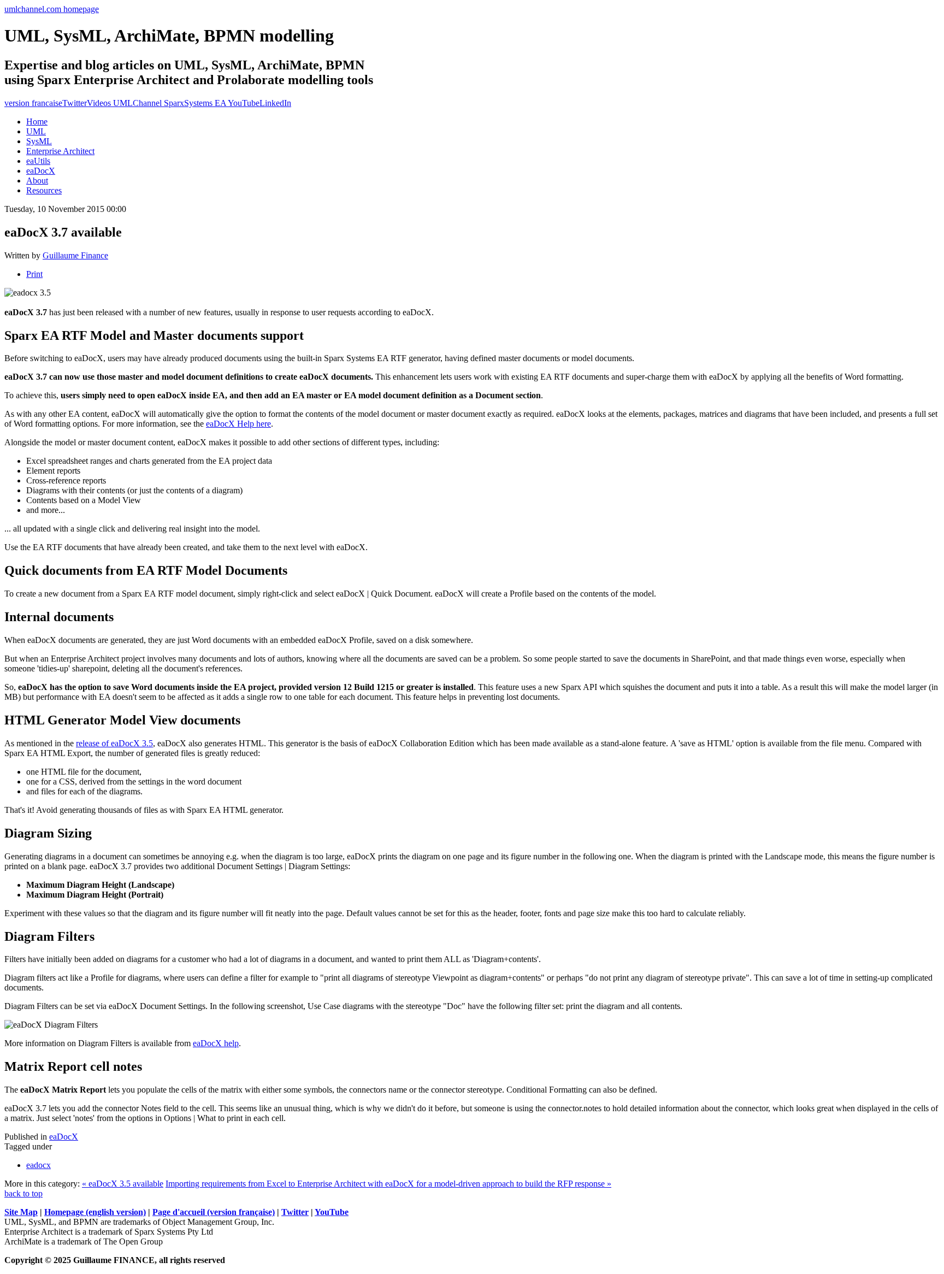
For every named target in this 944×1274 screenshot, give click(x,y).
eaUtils (38, 161)
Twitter (74, 103)
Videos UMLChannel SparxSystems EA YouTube (173, 103)
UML (36, 131)
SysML (39, 141)
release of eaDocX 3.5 (114, 743)
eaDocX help (216, 1043)
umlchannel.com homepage (51, 9)
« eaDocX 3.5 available (122, 1183)
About (37, 180)
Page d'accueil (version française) (213, 1212)
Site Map (21, 1212)
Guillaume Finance (75, 255)
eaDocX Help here (238, 423)
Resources (44, 190)
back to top (23, 1193)
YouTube (332, 1212)
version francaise (33, 103)
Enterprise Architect (60, 151)
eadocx (38, 1165)
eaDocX (40, 170)
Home (37, 121)
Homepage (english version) (95, 1212)
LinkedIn (275, 103)
